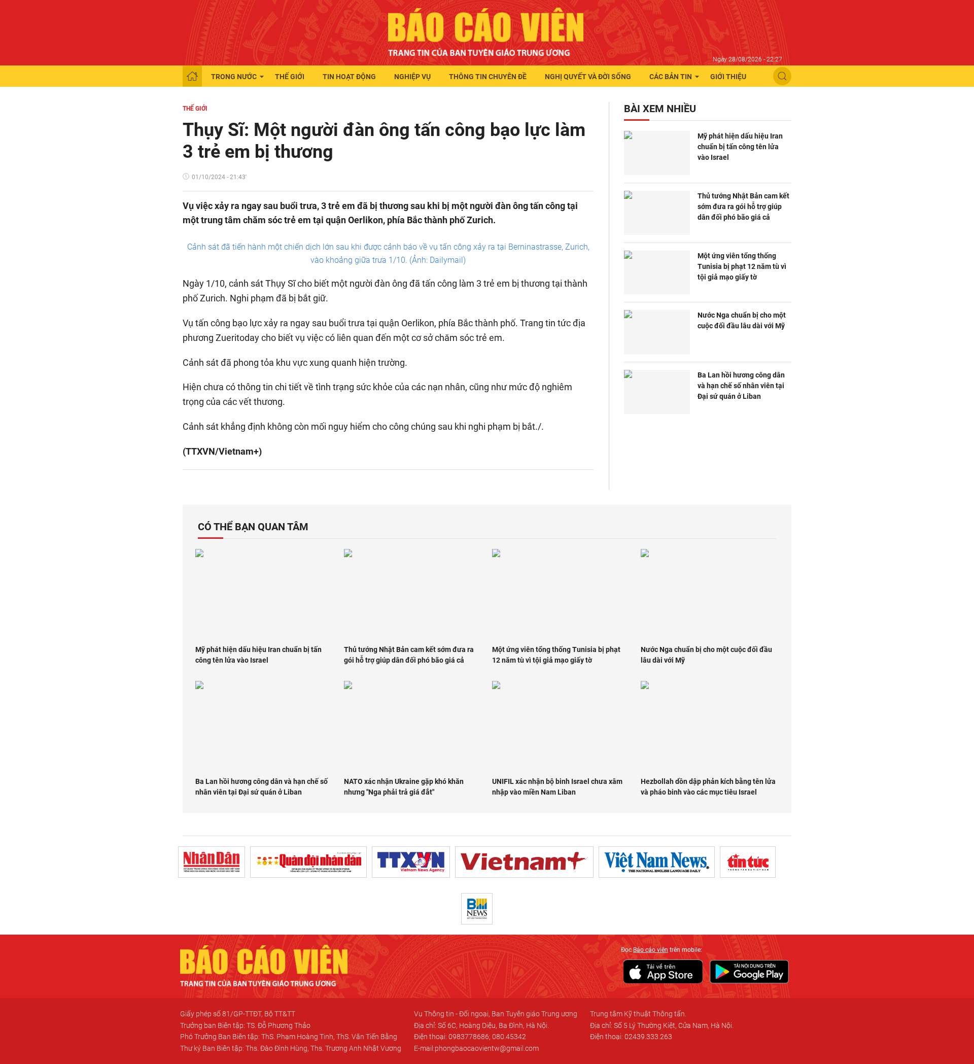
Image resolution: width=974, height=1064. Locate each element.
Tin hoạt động (349, 77)
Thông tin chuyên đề (488, 77)
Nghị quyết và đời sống (588, 77)
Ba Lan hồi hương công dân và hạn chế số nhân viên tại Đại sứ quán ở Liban (741, 385)
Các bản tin (670, 77)
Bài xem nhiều (660, 108)
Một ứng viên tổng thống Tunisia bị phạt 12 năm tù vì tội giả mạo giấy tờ (742, 266)
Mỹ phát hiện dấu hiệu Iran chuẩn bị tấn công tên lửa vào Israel (740, 146)
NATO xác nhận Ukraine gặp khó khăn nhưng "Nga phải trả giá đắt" (404, 786)
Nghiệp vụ (412, 77)
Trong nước (234, 77)
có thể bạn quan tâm (253, 527)
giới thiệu (728, 77)
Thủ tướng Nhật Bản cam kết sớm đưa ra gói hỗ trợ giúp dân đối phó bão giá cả (743, 206)
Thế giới (289, 77)
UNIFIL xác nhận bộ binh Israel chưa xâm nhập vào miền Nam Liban (557, 786)
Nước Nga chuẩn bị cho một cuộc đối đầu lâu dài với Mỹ (742, 320)
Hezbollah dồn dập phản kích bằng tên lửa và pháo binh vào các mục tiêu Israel (708, 786)
